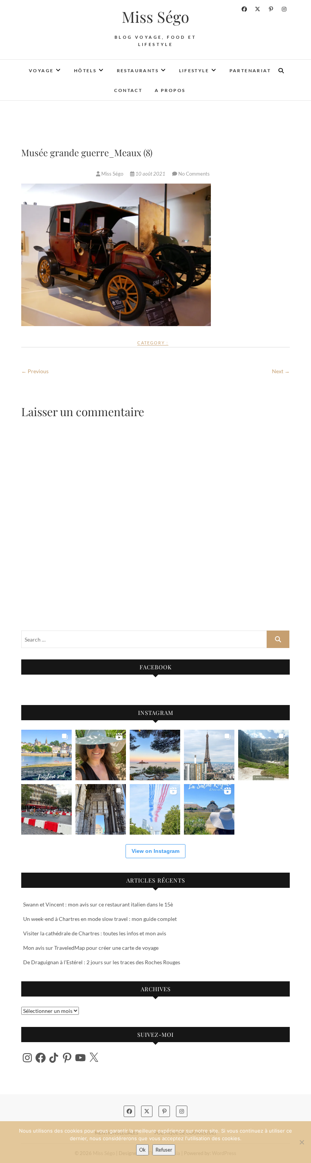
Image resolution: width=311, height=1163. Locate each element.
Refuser (164, 1150)
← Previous (35, 371)
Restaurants (138, 70)
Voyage (41, 70)
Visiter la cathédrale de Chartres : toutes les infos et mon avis (94, 933)
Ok (142, 1150)
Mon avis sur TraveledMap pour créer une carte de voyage (91, 947)
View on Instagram (155, 851)
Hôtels (85, 70)
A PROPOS (170, 90)
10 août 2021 (150, 174)
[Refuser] (301, 1142)
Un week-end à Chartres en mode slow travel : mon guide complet (100, 919)
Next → (281, 371)
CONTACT (128, 90)
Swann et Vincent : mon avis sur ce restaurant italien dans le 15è (98, 904)
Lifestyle (194, 70)
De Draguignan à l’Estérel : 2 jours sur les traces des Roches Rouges (101, 962)
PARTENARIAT (250, 70)
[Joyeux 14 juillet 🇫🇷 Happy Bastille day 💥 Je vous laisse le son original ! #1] (155, 809)
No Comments (194, 174)
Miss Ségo (155, 17)
